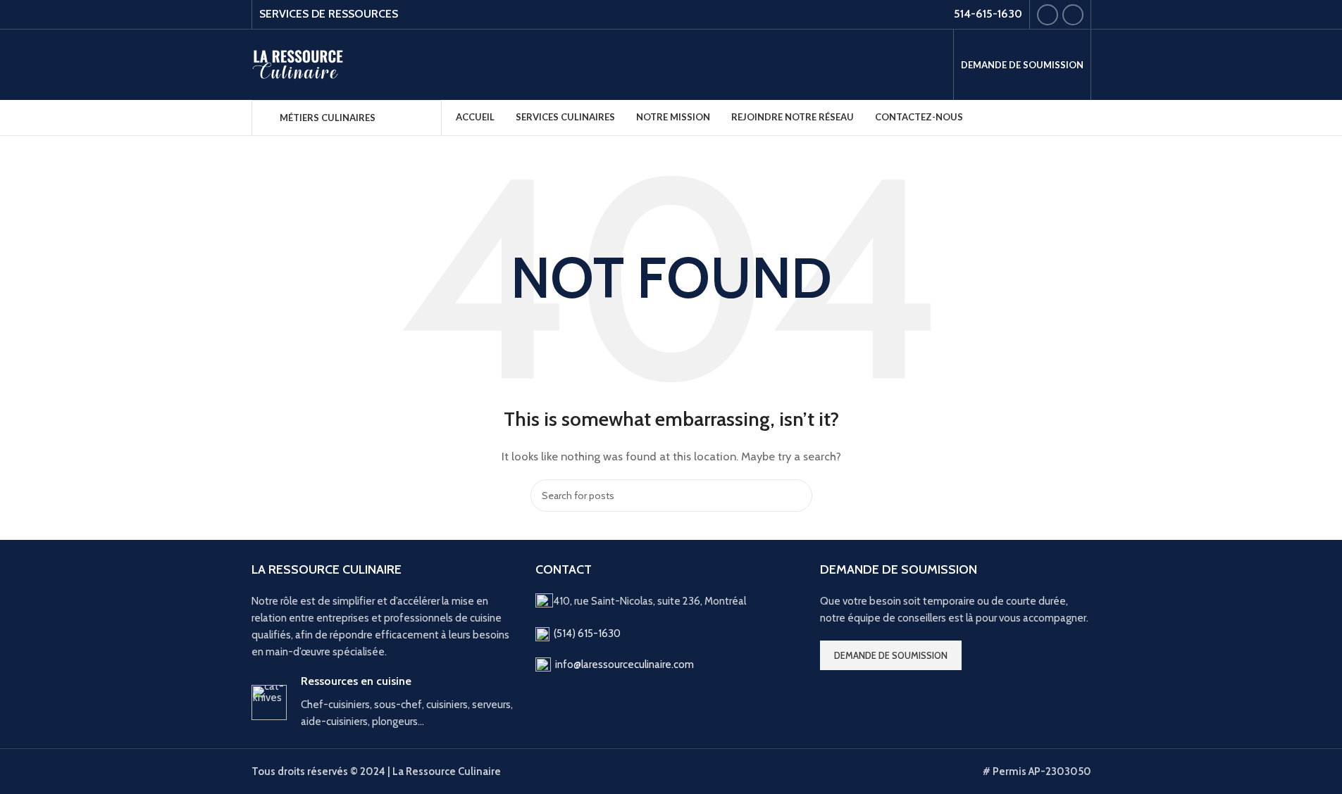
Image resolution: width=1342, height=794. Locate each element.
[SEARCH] (796, 495)
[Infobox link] (386, 702)
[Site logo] (299, 64)
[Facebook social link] (1047, 14)
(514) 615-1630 (587, 633)
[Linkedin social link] (1072, 14)
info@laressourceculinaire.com (624, 664)
